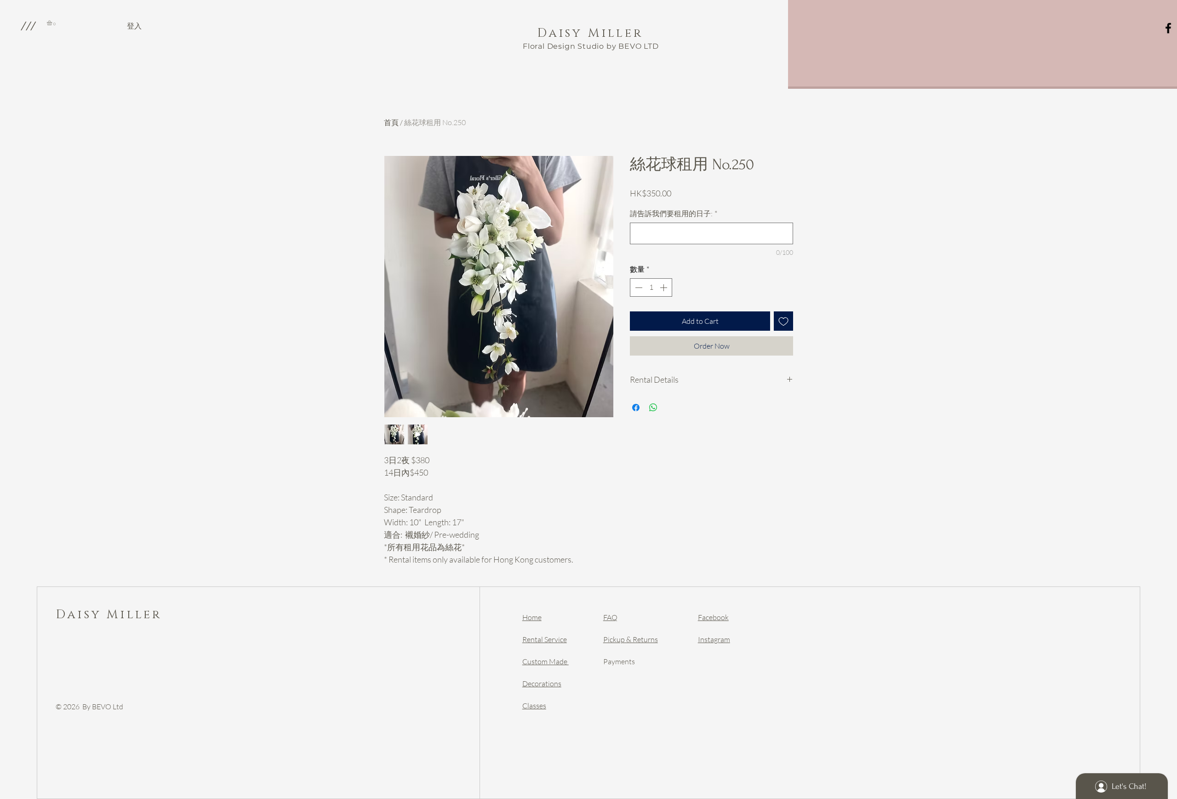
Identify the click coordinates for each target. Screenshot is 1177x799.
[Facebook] (1168, 28)
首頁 (391, 122)
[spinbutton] (651, 287)
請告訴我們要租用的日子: (673, 213)
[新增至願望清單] (783, 321)
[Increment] (664, 287)
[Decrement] (637, 287)
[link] (52, 22)
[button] (28, 26)
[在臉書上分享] (635, 407)
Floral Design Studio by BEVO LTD (591, 46)
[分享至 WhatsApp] (653, 407)
